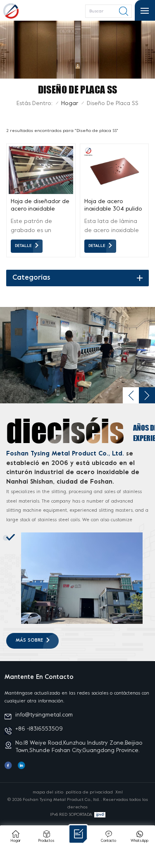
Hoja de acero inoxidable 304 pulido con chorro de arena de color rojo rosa (113, 206)
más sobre (29, 640)
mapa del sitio (48, 792)
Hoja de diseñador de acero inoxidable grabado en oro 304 (40, 206)
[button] (131, 395)
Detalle (23, 246)
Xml (119, 792)
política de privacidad (89, 792)
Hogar (69, 103)
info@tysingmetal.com (44, 715)
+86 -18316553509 (39, 729)
